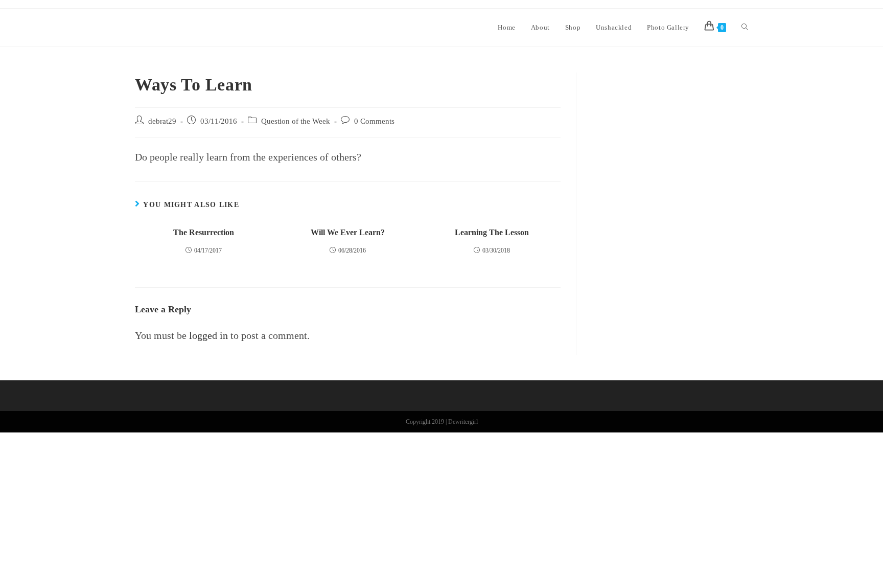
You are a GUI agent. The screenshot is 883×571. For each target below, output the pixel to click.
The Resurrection (203, 232)
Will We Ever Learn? (348, 232)
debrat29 (162, 121)
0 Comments (374, 121)
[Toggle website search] (745, 28)
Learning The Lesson (492, 232)
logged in (208, 335)
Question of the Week (295, 121)
